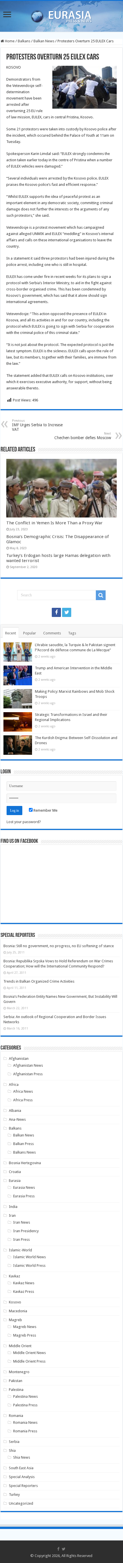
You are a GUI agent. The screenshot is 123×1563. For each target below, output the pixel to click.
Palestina (16, 1389)
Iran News (21, 1222)
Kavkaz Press (23, 1291)
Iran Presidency (26, 1231)
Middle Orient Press (29, 1361)
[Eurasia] (61, 15)
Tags (72, 633)
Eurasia (15, 1180)
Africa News (23, 1091)
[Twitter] (66, 612)
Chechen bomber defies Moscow (82, 436)
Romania (16, 1415)
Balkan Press (23, 1144)
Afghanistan (19, 1058)
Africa (14, 1084)
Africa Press (23, 1100)
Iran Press (21, 1239)
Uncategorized (21, 1503)
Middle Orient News (29, 1353)
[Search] (101, 595)
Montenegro (19, 1372)
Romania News (25, 1422)
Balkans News (24, 1152)
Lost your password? (24, 822)
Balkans (24, 41)
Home (9, 41)
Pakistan (15, 1381)
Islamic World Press (29, 1265)
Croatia (15, 1172)
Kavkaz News (23, 1283)
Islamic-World (20, 1250)
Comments (52, 633)
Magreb (15, 1320)
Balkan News (43, 41)
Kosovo (15, 1302)
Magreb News (24, 1327)
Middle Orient (20, 1346)
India (13, 1206)
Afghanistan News (28, 1065)
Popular (29, 633)
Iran (12, 1215)
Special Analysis (22, 1477)
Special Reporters (23, 1486)
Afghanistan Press (28, 1074)
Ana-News (17, 1119)
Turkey (14, 1494)
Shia (12, 1450)
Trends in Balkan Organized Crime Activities (38, 981)
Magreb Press (24, 1335)
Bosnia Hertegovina (25, 1163)
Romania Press (25, 1431)
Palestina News (25, 1396)
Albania (15, 1110)
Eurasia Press (24, 1196)
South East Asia (21, 1468)
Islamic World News (29, 1257)
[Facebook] (56, 612)
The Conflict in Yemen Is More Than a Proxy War (54, 522)
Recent (10, 633)
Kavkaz (14, 1276)
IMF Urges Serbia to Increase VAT (37, 425)
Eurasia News (24, 1187)
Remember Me (45, 810)
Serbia (14, 1441)
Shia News (21, 1457)
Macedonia (18, 1311)
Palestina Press (25, 1405)
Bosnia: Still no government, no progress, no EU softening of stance (58, 946)
